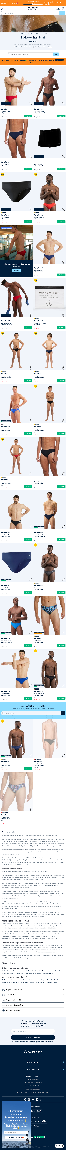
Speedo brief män (49, 885)
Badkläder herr (32, 34)
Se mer (16, 270)
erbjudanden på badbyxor (46, 952)
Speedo (32, 858)
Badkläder (24, 34)
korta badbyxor (12, 925)
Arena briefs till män (34, 885)
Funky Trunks (39, 858)
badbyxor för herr (22, 864)
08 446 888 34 (34, 1079)
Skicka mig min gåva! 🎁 (16, 1137)
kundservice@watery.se (35, 1082)
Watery (59, 858)
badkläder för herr (21, 949)
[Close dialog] (29, 1102)
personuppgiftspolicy (33, 1042)
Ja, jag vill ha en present (33, 1037)
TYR (27, 858)
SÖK (56, 54)
